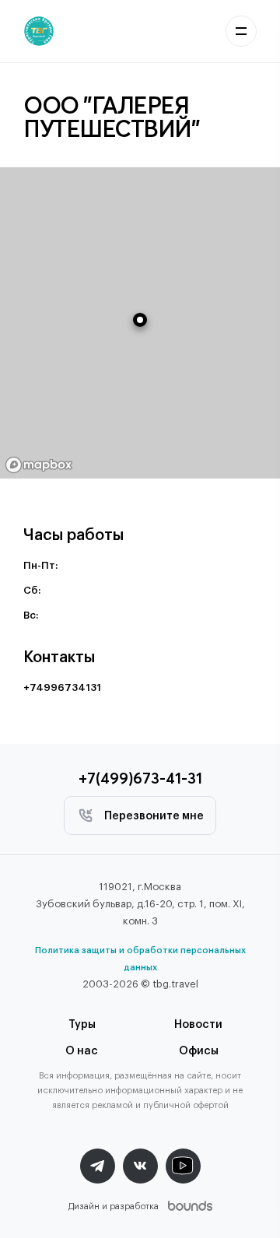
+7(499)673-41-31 (140, 777)
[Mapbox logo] (39, 465)
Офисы (199, 1051)
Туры (82, 1024)
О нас (81, 1051)
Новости (198, 1024)
